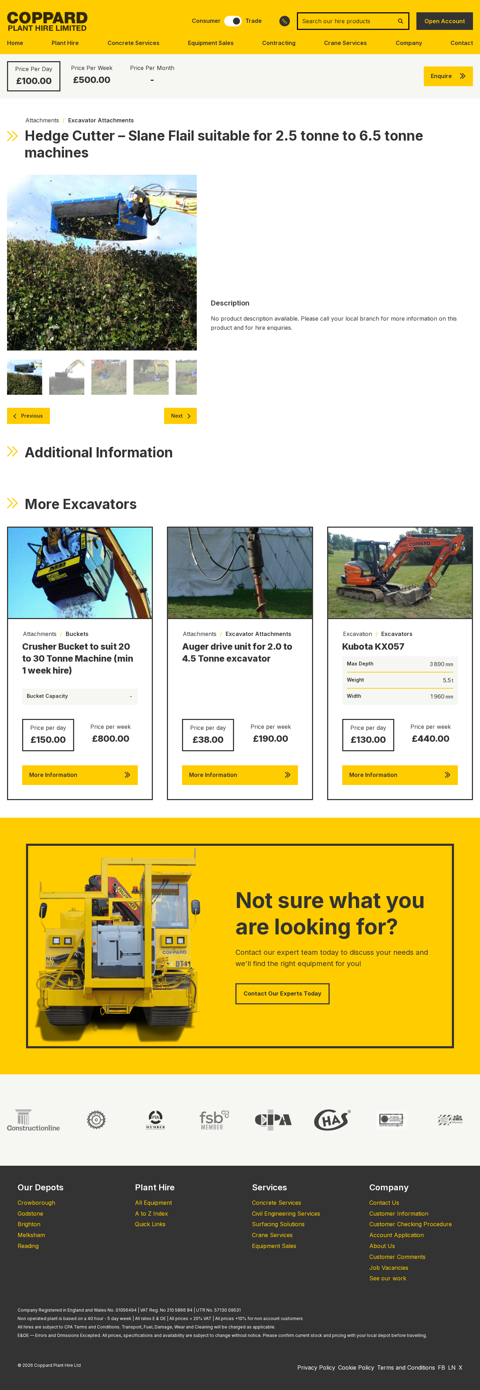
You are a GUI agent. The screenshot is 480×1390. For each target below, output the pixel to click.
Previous (32, 416)
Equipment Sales (211, 42)
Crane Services (345, 42)
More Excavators (81, 504)
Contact (461, 42)
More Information (53, 774)
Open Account (444, 21)
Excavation (357, 633)
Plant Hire (65, 42)
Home (15, 42)
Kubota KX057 (373, 646)
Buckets (77, 633)
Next (177, 416)
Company (409, 42)
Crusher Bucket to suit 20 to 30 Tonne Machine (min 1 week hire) (77, 658)
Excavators (397, 633)
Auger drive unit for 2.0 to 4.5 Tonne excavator (237, 652)
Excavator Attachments (101, 120)
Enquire (441, 75)
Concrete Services (134, 42)
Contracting (279, 42)
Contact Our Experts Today (283, 993)
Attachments (42, 120)
